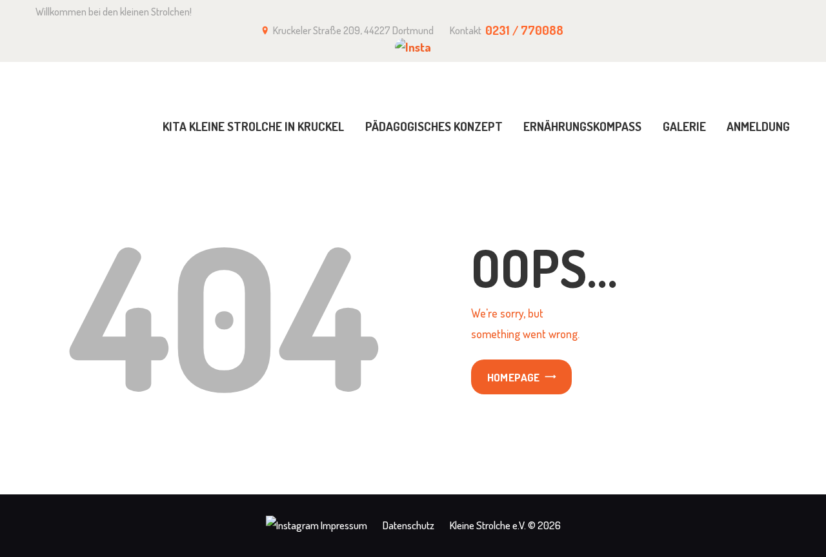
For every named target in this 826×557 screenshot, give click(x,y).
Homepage (513, 377)
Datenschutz (408, 525)
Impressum (344, 525)
